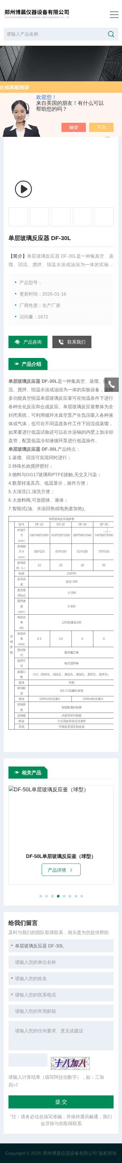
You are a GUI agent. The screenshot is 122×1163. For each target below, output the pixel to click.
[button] (40, 896)
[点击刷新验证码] (70, 1063)
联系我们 (76, 342)
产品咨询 (32, 342)
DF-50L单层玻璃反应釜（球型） (61, 856)
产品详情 (57, 870)
